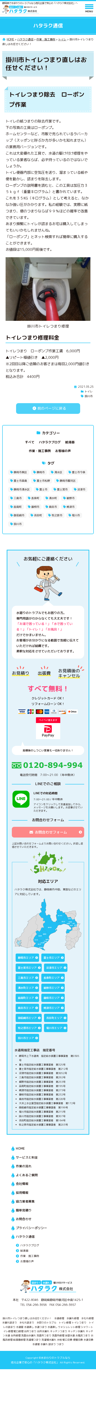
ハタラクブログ (50, 442)
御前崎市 (19, 515)
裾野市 (71, 498)
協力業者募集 (25, 1201)
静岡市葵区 (20, 472)
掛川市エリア (26, 1038)
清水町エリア (26, 988)
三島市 (18, 498)
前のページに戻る (51, 408)
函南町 (18, 507)
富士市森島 (20, 481)
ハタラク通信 (25, 1236)
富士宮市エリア (27, 968)
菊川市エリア (54, 1028)
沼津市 (81, 489)
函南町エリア (26, 998)
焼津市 (71, 507)
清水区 (58, 472)
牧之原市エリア (27, 1028)
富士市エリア (52, 958)
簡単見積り (23, 1210)
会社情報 (22, 1184)
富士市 (43, 489)
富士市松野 (43, 481)
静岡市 (41, 472)
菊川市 (76, 515)
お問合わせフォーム (51, 832)
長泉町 (35, 498)
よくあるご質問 (27, 1175)
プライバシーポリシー (31, 1228)
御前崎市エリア (27, 1018)
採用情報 (22, 1192)
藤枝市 (35, 507)
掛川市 (89, 396)
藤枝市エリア (52, 998)
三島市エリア (26, 978)
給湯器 (70, 442)
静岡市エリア (26, 958)
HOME (20, 1148)
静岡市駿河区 (68, 481)
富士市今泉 (78, 472)
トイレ (89, 391)
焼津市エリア (52, 1008)
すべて (29, 442)
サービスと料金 (27, 1157)
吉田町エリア (54, 1018)
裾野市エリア (52, 988)
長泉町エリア (52, 978)
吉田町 (38, 515)
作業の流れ (23, 1166)
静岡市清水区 (22, 489)
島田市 (53, 507)
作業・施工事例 (40, 451)
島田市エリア (26, 1008)
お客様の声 (63, 451)
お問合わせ (23, 1219)
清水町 (53, 498)
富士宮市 (62, 489)
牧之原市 (57, 515)
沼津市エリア (54, 968)
